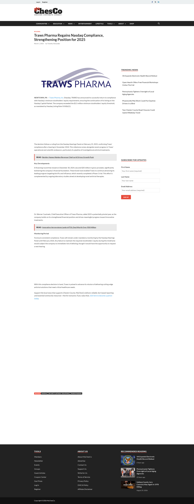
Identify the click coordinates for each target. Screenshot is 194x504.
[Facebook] (152, 2)
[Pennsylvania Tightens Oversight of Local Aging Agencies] (128, 469)
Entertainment (85, 24)
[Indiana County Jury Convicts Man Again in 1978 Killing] (128, 482)
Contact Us (82, 465)
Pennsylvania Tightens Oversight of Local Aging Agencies (146, 471)
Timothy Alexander (53, 43)
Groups (37, 469)
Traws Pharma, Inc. (56, 97)
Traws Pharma (76, 393)
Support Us (82, 469)
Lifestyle (99, 24)
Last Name (125, 177)
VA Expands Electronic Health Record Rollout (139, 76)
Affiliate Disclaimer (85, 489)
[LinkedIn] (158, 2)
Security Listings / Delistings (58, 393)
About (121, 24)
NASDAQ (44, 393)
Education (57, 24)
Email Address (126, 186)
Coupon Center (40, 477)
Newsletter (38, 461)
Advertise (81, 461)
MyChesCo (51, 501)
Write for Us (82, 473)
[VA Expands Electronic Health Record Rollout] (128, 457)
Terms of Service (84, 477)
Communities (41, 24)
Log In (38, 2)
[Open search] (158, 23)
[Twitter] (155, 2)
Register (45, 2)
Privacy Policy (83, 481)
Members (38, 457)
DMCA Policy (83, 485)
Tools (109, 24)
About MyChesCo (85, 457)
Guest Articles (39, 473)
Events (37, 465)
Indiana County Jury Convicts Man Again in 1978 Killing (148, 484)
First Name (125, 167)
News (70, 24)
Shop (132, 24)
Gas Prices (38, 481)
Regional (37, 31)
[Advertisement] (119, 12)
